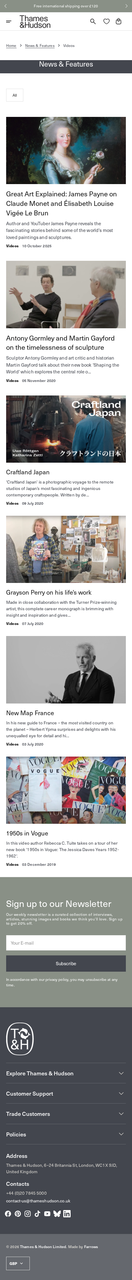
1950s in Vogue (27, 833)
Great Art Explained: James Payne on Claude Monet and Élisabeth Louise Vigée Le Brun (61, 203)
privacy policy (56, 979)
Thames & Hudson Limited (43, 1246)
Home (11, 45)
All (15, 95)
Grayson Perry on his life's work (48, 592)
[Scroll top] (125, 1273)
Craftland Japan (28, 472)
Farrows (91, 1246)
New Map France (30, 712)
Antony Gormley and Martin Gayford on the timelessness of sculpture (60, 342)
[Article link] (66, 150)
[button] (5, 6)
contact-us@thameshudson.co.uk (38, 1201)
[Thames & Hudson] (35, 21)
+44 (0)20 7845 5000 (26, 1193)
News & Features (40, 45)
